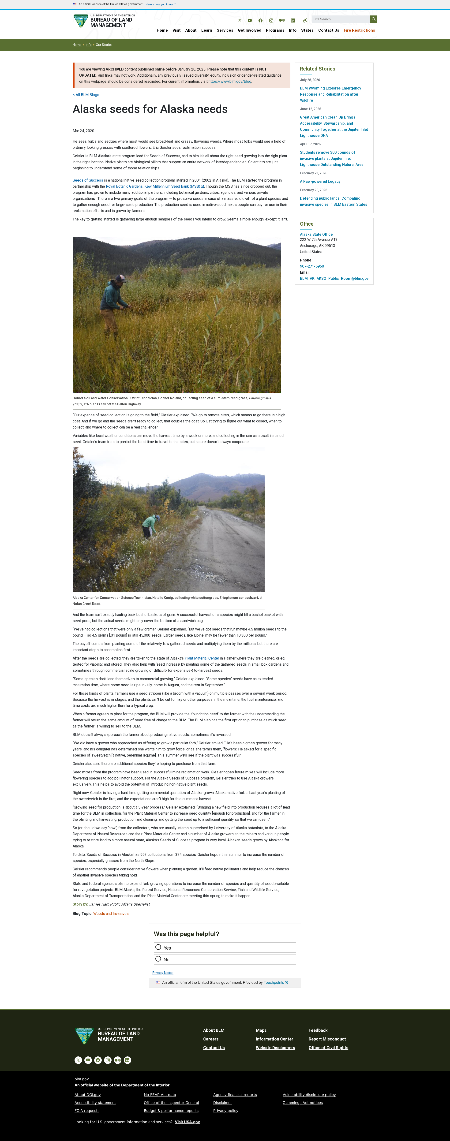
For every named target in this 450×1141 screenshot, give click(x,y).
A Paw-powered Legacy (320, 181)
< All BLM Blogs (86, 95)
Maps (261, 1030)
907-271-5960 (312, 266)
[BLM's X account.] (239, 17)
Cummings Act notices (303, 1102)
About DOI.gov (88, 1094)
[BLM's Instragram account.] (271, 19)
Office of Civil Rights (328, 1047)
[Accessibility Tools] (305, 20)
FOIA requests (87, 1110)
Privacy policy (225, 1110)
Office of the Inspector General (171, 1102)
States (307, 30)
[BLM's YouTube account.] (249, 19)
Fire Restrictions (359, 30)
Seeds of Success (88, 180)
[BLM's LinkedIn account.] (292, 19)
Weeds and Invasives (111, 913)
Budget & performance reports (171, 1110)
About (191, 30)
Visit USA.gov (187, 1121)
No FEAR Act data (160, 1094)
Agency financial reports (235, 1094)
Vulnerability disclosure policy (309, 1094)
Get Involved (249, 30)
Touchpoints (274, 982)
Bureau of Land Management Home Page (109, 21)
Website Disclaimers (275, 1047)
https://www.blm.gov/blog (230, 81)
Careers (210, 1039)
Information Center (274, 1039)
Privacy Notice (162, 972)
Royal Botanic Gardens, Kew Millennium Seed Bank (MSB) (153, 186)
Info (292, 30)
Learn (206, 30)
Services (225, 30)
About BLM (214, 1030)
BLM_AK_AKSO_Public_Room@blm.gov (334, 278)
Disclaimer (222, 1102)
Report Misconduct (327, 1039)
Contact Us (328, 30)
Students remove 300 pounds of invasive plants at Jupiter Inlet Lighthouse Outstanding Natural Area (332, 158)
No (166, 959)
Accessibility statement (95, 1102)
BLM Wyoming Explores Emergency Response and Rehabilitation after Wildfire (330, 94)
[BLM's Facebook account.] (260, 19)
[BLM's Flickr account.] (282, 17)
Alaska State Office (316, 234)
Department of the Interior (145, 1085)
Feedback (318, 1030)
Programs (275, 30)
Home (162, 30)
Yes (167, 947)
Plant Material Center (202, 658)
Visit (176, 30)
